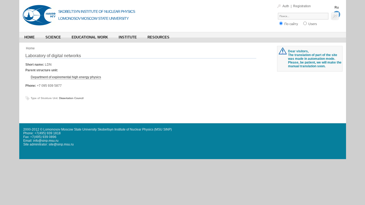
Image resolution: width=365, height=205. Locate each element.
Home (30, 48)
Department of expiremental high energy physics (66, 77)
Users (312, 24)
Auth (285, 6)
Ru (337, 7)
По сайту (291, 24)
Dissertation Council (71, 98)
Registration (302, 6)
